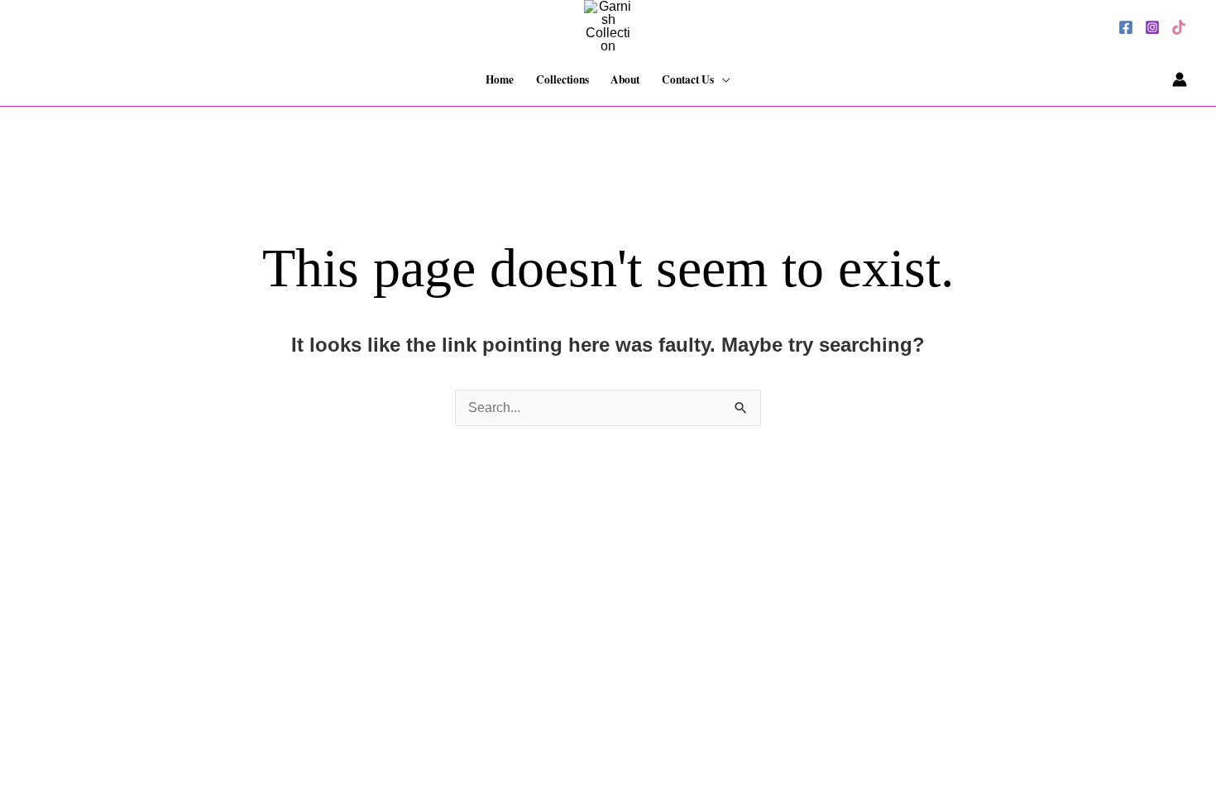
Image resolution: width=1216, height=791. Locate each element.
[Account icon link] (1179, 79)
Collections (562, 79)
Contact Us (688, 79)
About (624, 79)
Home (500, 79)
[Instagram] (1152, 27)
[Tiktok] (1179, 27)
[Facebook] (1126, 27)
